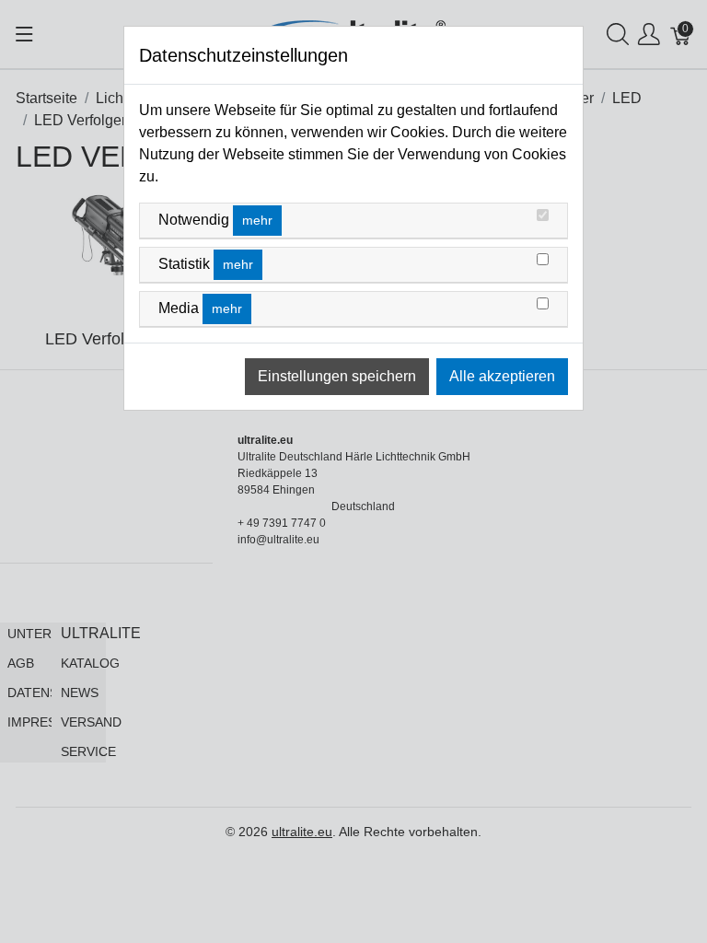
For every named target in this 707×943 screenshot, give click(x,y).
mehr (257, 220)
